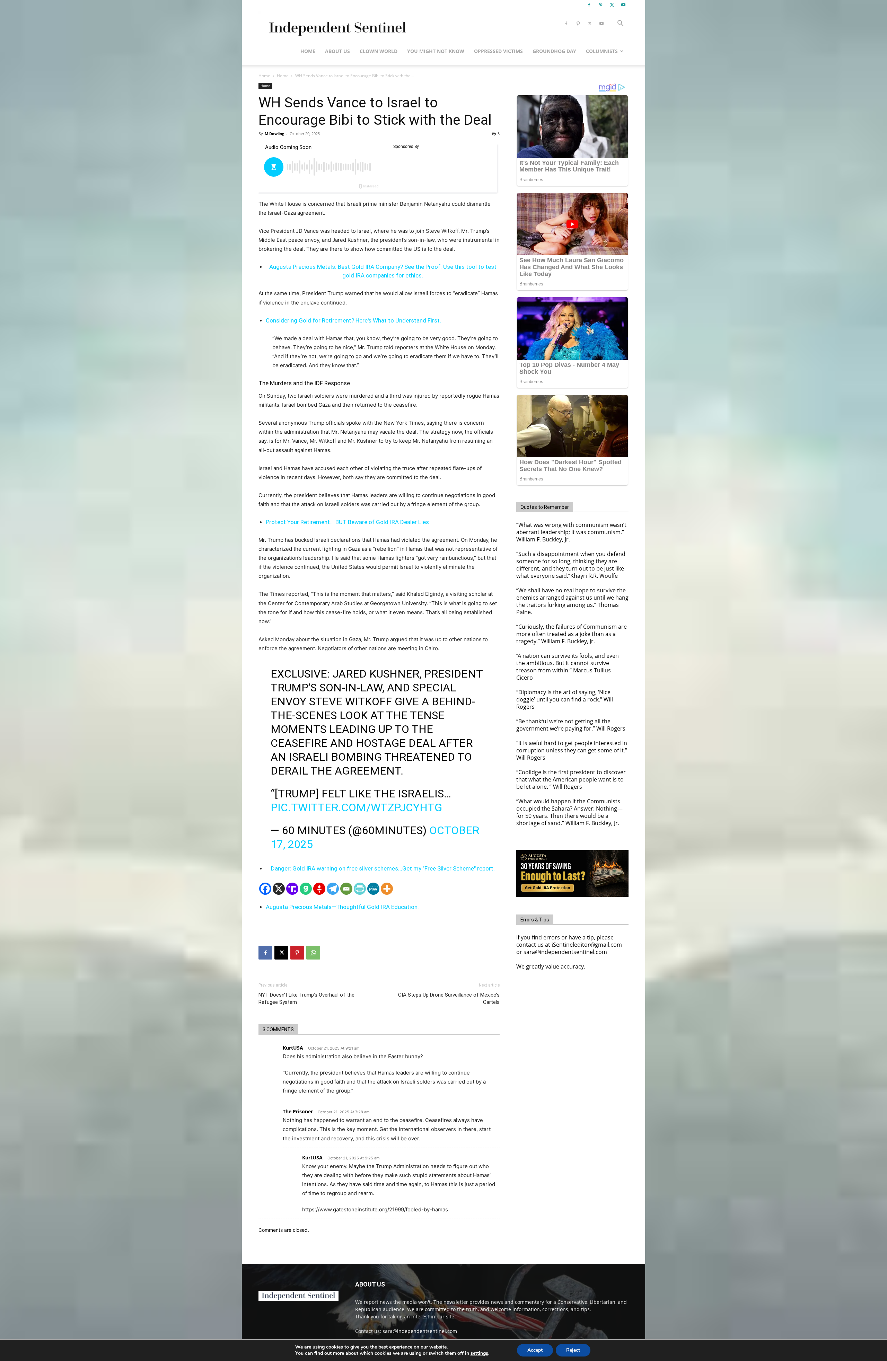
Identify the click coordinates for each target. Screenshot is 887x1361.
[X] (612, 5)
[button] (620, 24)
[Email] (346, 889)
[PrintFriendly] (360, 889)
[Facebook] (589, 5)
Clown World (378, 51)
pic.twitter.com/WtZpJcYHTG (356, 807)
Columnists (602, 51)
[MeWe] (373, 889)
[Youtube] (623, 5)
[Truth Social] (292, 889)
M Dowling (274, 133)
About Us (337, 51)
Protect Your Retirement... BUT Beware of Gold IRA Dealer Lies (347, 522)
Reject (573, 1350)
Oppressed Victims (498, 51)
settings (479, 1353)
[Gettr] (319, 889)
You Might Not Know (435, 51)
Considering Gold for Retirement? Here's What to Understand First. (353, 320)
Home (307, 51)
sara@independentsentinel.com (420, 1331)
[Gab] (306, 889)
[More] (387, 889)
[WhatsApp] (313, 953)
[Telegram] (333, 889)
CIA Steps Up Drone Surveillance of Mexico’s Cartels (449, 998)
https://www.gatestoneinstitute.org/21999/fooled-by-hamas (375, 1209)
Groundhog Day (554, 51)
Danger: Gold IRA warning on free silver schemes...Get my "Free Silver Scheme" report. (383, 868)
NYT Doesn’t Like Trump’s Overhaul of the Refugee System (306, 998)
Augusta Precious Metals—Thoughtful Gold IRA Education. (342, 906)
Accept (535, 1350)
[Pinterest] (600, 5)
